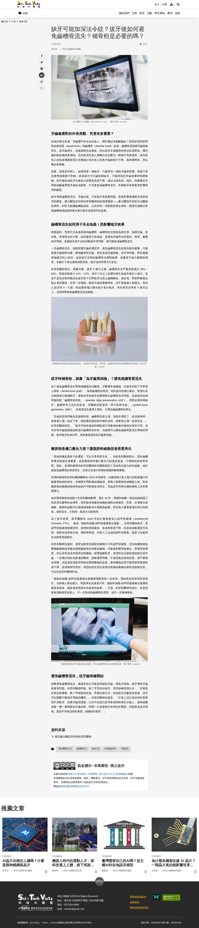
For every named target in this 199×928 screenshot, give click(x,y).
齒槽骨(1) (82, 748)
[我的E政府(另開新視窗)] (156, 897)
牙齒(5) (124, 748)
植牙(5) (95, 748)
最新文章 (23, 21)
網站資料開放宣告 (139, 907)
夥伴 (170, 13)
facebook (42, 56)
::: (153, 4)
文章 (134, 13)
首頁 (6, 21)
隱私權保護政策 (138, 897)
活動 (149, 13)
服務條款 (134, 902)
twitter (42, 62)
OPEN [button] (99, 881)
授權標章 (62, 786)
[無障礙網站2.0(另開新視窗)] (171, 897)
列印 (42, 81)
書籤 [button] (42, 88)
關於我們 (124, 13)
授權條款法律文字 (79, 786)
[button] (178, 4)
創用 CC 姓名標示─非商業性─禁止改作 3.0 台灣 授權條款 (97, 774)
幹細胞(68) (110, 748)
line (41, 69)
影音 (142, 13)
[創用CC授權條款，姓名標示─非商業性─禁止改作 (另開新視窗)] (64, 766)
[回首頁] (28, 4)
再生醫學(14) (65, 748)
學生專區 (160, 13)
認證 (177, 13)
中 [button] (41, 75)
